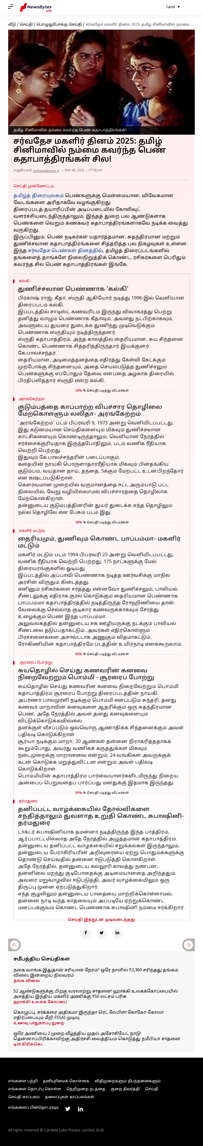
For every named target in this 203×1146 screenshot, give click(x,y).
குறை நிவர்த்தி (125, 1089)
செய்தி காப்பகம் (24, 1097)
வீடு (12, 24)
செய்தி (26, 24)
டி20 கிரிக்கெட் (28, 1044)
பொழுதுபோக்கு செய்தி (59, 24)
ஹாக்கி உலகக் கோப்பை (40, 1002)
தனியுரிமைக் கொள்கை (66, 1081)
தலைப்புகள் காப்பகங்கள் (69, 1097)
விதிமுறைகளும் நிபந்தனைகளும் (128, 1081)
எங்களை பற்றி (23, 1081)
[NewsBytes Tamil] (36, 7)
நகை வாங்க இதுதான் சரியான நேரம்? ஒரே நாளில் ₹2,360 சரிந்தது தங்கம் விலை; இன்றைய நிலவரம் (95, 973)
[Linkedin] (117, 933)
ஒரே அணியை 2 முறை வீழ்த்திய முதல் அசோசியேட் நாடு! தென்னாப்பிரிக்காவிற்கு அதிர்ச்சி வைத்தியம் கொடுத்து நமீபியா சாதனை (97, 1036)
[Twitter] (101, 933)
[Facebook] (85, 933)
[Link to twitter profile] (67, 1109)
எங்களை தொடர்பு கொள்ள (34, 1089)
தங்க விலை (26, 981)
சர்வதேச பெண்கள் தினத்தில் (65, 251)
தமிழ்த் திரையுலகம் (38, 196)
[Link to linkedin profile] (80, 1109)
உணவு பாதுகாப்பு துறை (38, 1023)
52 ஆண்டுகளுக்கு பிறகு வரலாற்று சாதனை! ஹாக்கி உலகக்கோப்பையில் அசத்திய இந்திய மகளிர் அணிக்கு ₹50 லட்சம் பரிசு (95, 994)
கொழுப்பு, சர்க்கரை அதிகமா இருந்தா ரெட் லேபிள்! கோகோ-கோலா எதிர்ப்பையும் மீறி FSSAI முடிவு (88, 1015)
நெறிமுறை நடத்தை (86, 1089)
